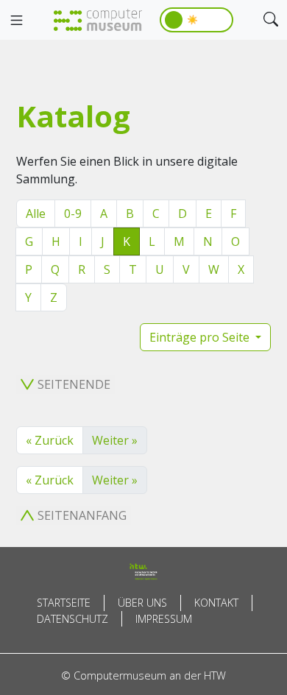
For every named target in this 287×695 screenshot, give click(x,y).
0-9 (73, 213)
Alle (36, 213)
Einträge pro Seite (200, 337)
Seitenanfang (82, 515)
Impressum (163, 619)
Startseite (64, 603)
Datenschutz (72, 619)
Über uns (142, 603)
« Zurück (50, 440)
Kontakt (216, 603)
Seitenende (74, 384)
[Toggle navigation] (16, 20)
